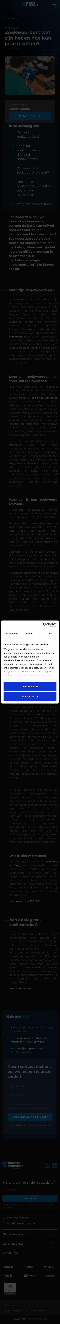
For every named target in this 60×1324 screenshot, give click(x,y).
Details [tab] (30, 633)
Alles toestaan (30, 686)
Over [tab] (49, 633)
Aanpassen (28, 696)
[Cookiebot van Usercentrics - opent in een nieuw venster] (43, 625)
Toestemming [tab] (11, 633)
